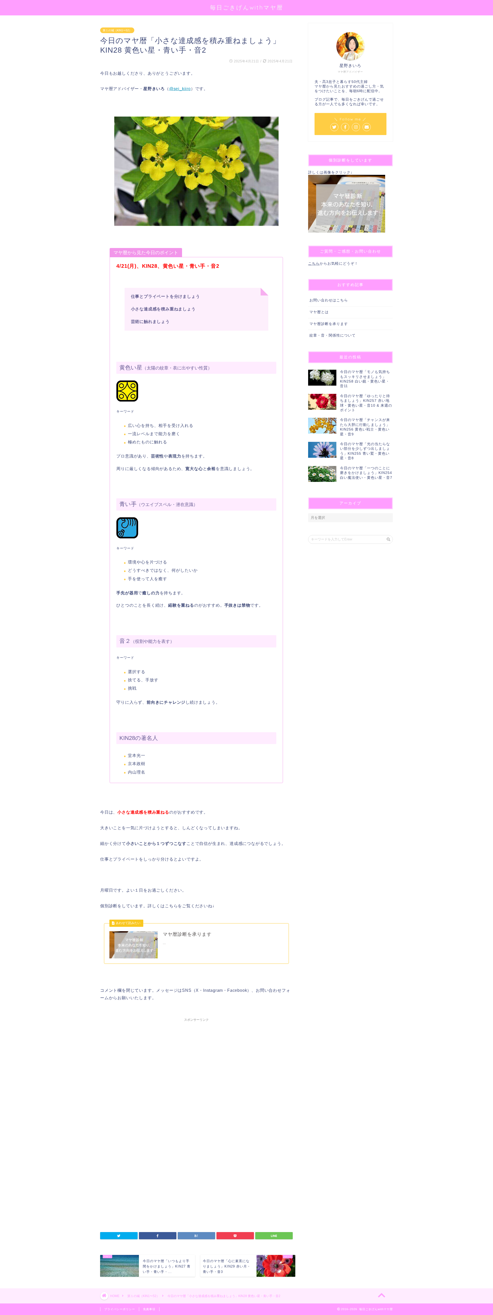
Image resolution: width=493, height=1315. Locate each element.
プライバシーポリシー (119, 1309)
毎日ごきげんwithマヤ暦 (246, 7)
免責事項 (149, 1309)
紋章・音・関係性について (332, 335)
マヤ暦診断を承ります (328, 324)
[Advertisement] (196, 1082)
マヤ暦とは (319, 312)
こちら (314, 263)
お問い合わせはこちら (328, 300)
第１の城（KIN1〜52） (117, 30)
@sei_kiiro (180, 89)
